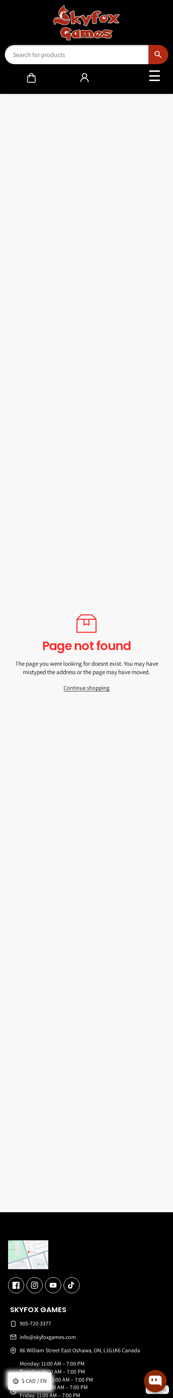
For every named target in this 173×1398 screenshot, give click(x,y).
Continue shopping (86, 687)
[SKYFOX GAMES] (86, 23)
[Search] (158, 54)
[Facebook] (16, 1285)
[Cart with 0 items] (31, 78)
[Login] (84, 78)
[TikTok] (72, 1285)
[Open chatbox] (155, 1381)
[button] (31, 78)
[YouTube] (53, 1285)
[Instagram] (35, 1285)
